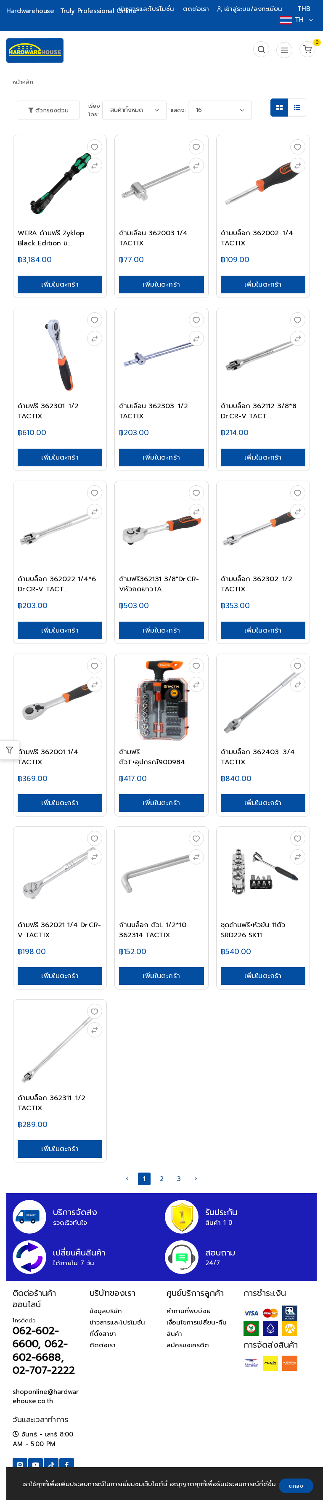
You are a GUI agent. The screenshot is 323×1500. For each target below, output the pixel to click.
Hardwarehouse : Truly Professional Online (71, 11)
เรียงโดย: (94, 110)
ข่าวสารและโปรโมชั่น (146, 8)
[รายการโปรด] (94, 146)
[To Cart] (94, 165)
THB (303, 8)
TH (299, 19)
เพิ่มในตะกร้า (60, 284)
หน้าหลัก (23, 82)
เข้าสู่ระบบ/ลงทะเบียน (253, 8)
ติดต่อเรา (196, 8)
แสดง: (178, 110)
